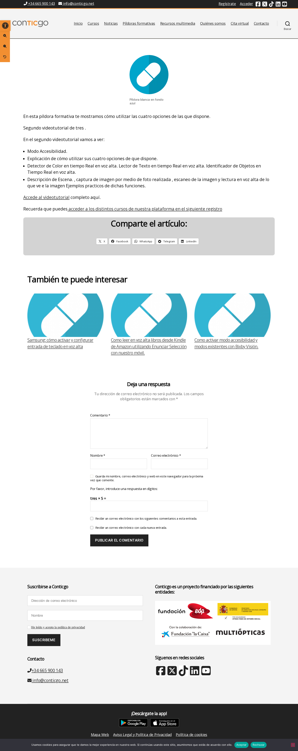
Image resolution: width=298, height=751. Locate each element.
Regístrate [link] (227, 3)
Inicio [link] (78, 23)
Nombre (97, 456)
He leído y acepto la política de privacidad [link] (58, 627)
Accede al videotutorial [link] (46, 197)
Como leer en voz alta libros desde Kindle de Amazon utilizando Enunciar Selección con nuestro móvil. (149, 346)
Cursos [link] (93, 23)
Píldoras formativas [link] (139, 23)
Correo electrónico (166, 456)
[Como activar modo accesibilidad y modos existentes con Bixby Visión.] (232, 315)
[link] (5, 25)
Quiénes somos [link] (213, 23)
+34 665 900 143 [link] (41, 3)
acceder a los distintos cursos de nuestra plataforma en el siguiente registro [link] (145, 209)
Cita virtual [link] (240, 23)
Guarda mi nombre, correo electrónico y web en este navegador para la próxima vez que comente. (146, 478)
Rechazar (259, 744)
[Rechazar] (293, 745)
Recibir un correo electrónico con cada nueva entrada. (131, 527)
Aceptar (241, 744)
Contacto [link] (261, 23)
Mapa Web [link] (100, 734)
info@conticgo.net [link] (78, 3)
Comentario (100, 415)
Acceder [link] (246, 3)
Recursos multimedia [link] (177, 23)
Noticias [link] (111, 23)
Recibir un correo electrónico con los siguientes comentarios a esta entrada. (146, 518)
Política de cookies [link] (191, 734)
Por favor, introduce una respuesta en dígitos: (124, 489)
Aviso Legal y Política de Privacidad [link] (142, 734)
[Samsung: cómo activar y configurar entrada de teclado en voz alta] (65, 315)
